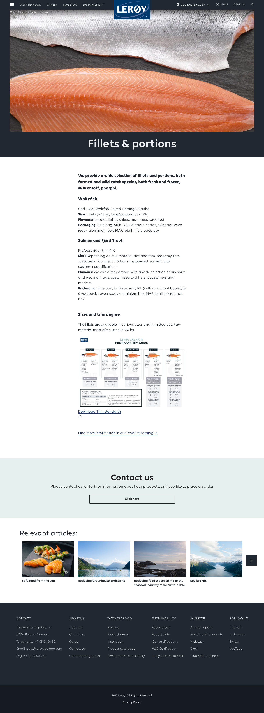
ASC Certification (164, 649)
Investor (70, 4)
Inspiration (115, 641)
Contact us (77, 649)
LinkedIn (236, 627)
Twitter (234, 641)
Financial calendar (204, 656)
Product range (43, 12)
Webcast (196, 641)
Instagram (237, 634)
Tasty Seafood (19, 12)
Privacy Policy (132, 702)
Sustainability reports (206, 634)
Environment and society (126, 656)
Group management (84, 656)
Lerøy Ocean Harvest (167, 656)
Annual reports (201, 627)
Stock (194, 649)
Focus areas (161, 627)
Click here (132, 499)
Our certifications (165, 641)
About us (76, 627)
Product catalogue (121, 649)
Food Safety (161, 634)
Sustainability (93, 4)
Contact (222, 4)
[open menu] (12, 4)
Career (52, 4)
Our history (77, 634)
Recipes (113, 627)
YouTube (236, 649)
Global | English (193, 4)
